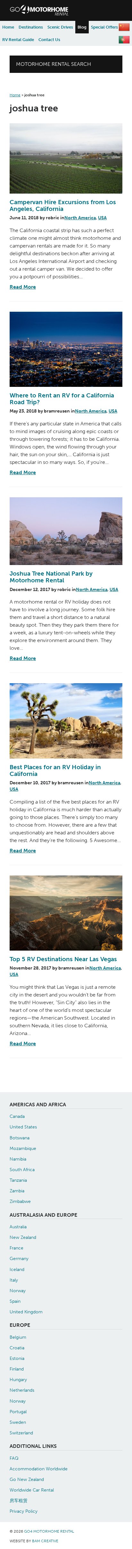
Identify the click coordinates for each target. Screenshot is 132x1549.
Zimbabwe (20, 1201)
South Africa (22, 1169)
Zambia (17, 1191)
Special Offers (104, 27)
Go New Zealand (27, 1479)
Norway (18, 1290)
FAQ (14, 1458)
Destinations (31, 27)
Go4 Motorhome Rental (66, 10)
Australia (18, 1227)
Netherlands (22, 1390)
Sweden (18, 1422)
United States (23, 1127)
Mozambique (23, 1148)
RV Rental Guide (18, 39)
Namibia (18, 1159)
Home (8, 27)
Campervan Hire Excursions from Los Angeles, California (63, 205)
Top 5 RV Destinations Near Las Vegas (63, 959)
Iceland (17, 1269)
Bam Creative (45, 1541)
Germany (19, 1258)
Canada (17, 1116)
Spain (15, 1301)
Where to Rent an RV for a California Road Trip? (62, 399)
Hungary (18, 1379)
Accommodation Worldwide (39, 1469)
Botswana (19, 1138)
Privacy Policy (23, 1511)
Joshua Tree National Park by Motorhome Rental (51, 577)
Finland (17, 1369)
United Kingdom (26, 1312)
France (16, 1248)
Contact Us (49, 39)
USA (102, 218)
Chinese (124, 27)
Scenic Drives (60, 27)
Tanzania (18, 1180)
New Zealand (23, 1237)
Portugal (18, 1411)
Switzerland (21, 1433)
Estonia (17, 1358)
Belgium (18, 1337)
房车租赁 (19, 1500)
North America (80, 218)
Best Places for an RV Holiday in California (55, 770)
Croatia (17, 1348)
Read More (23, 287)
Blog (82, 27)
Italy (14, 1280)
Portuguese (124, 39)
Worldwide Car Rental (32, 1490)
